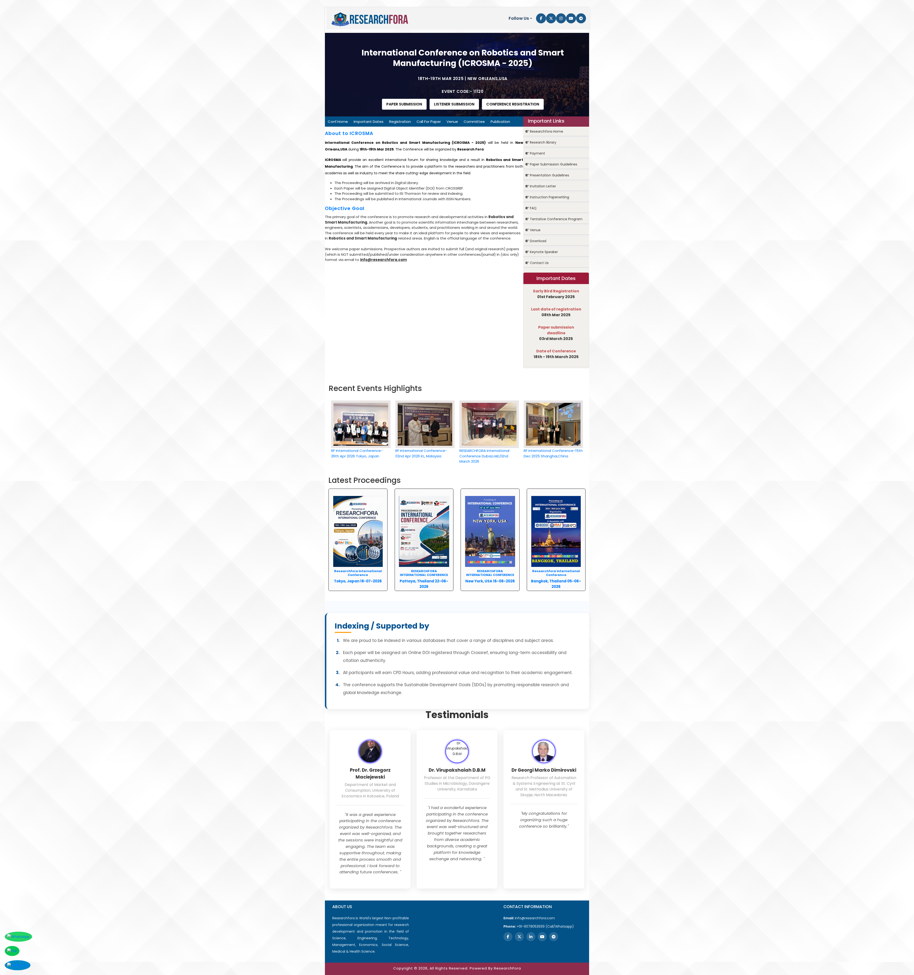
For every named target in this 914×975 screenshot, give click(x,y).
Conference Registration (512, 104)
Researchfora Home (546, 131)
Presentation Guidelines (549, 175)
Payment (537, 153)
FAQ (532, 208)
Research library (542, 142)
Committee (474, 121)
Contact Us (539, 262)
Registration (400, 121)
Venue (452, 121)
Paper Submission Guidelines (553, 164)
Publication (500, 121)
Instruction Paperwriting (549, 197)
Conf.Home (338, 121)
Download (537, 241)
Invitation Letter (542, 186)
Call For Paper (429, 121)
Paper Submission (404, 104)
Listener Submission (454, 104)
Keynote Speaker (543, 252)
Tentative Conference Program (555, 219)
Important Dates (368, 121)
